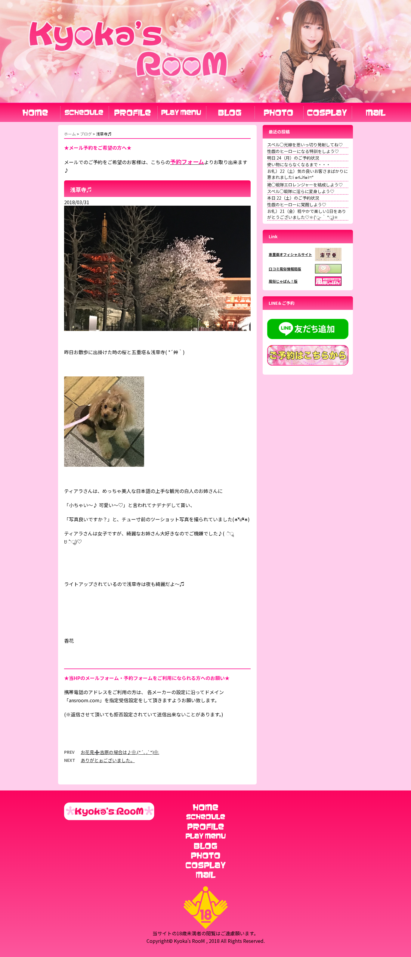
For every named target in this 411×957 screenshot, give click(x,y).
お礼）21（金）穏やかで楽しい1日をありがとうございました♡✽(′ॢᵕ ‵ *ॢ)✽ (306, 214)
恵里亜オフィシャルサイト (290, 254)
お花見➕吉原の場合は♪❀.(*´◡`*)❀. (120, 752)
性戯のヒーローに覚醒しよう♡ (296, 204)
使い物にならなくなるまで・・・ (298, 164)
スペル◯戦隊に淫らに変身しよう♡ (300, 191)
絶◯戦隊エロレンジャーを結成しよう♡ (305, 185)
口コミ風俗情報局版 (285, 268)
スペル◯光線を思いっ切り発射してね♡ (305, 145)
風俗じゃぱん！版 (283, 281)
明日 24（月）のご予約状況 (293, 158)
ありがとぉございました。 (108, 760)
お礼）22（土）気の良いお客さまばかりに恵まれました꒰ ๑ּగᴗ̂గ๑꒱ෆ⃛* (307, 174)
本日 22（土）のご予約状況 (293, 198)
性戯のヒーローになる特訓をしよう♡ (303, 151)
